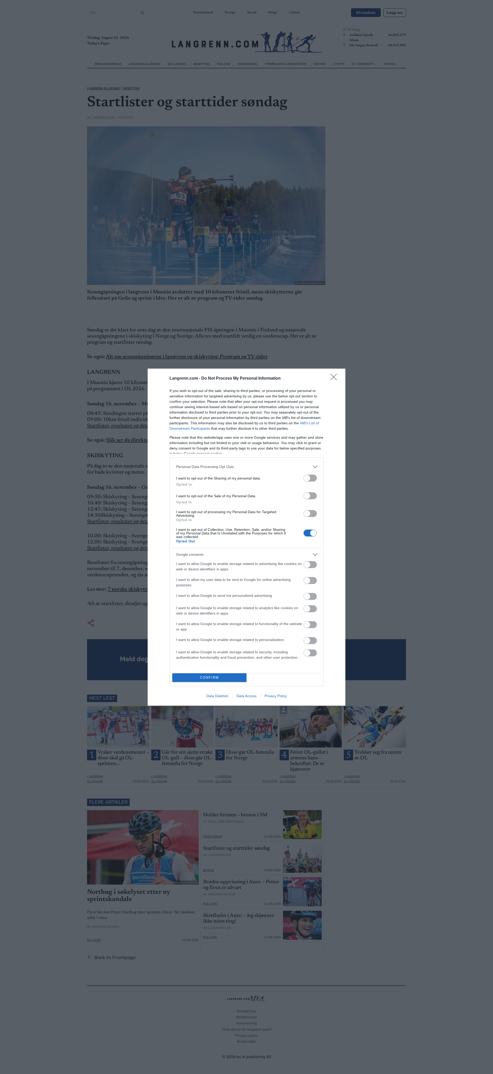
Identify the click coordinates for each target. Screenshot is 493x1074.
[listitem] (246, 466)
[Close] (335, 378)
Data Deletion (217, 696)
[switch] (310, 478)
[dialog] (246, 537)
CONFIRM (209, 677)
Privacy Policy (275, 696)
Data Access (246, 696)
